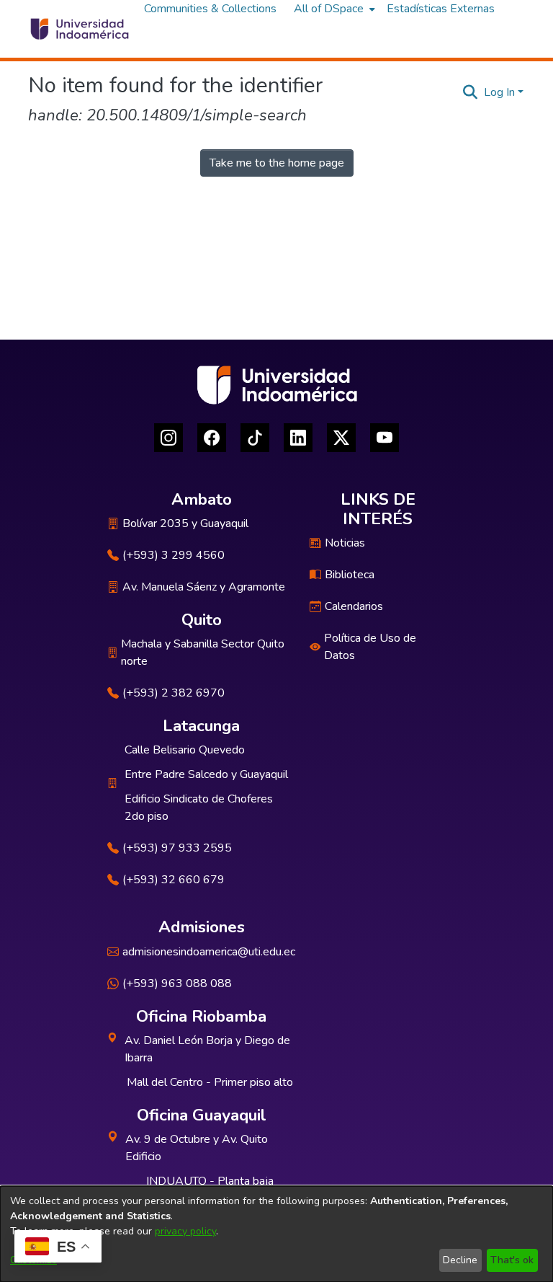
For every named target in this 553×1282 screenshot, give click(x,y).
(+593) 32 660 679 (173, 880)
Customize (33, 1260)
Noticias (345, 543)
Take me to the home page (277, 163)
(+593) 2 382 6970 (173, 693)
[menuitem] (333, 8)
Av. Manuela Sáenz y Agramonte (203, 587)
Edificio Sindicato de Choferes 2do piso (199, 807)
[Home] (79, 28)
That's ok (512, 1260)
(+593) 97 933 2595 (177, 848)
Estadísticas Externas (441, 9)
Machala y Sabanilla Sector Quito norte (202, 652)
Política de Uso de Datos (370, 646)
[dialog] (276, 1234)
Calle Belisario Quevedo (185, 750)
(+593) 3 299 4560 (173, 555)
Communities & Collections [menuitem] (210, 9)
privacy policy (185, 1231)
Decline (460, 1260)
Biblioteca (349, 575)
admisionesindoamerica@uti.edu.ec (208, 952)
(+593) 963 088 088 (177, 983)
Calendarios (354, 606)
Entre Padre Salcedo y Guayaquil (206, 774)
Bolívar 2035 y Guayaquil (185, 523)
